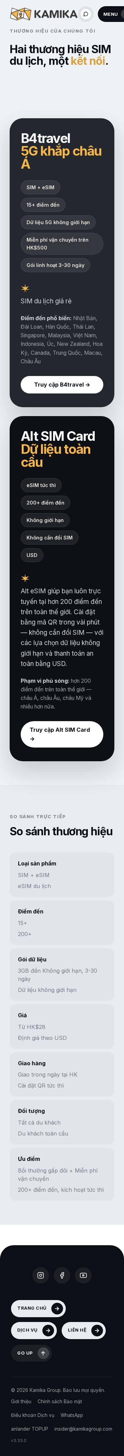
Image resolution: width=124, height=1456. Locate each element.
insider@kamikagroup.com (83, 1429)
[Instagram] (40, 1275)
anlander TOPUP (29, 1429)
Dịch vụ (27, 1330)
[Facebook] (62, 1275)
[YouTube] (83, 1275)
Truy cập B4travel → (62, 384)
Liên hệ (77, 1330)
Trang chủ (31, 1308)
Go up (25, 1353)
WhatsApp (72, 1415)
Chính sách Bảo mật (60, 1401)
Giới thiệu (21, 1401)
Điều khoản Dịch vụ (32, 1415)
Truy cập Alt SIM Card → (60, 734)
